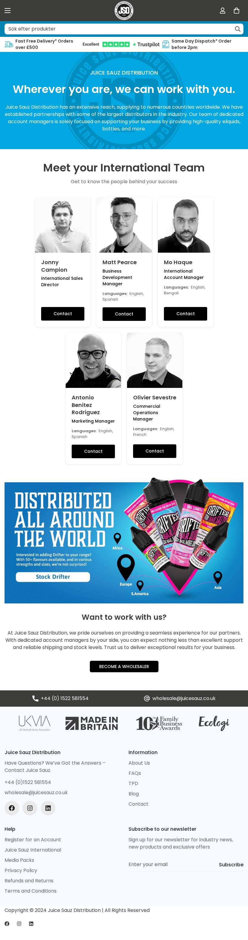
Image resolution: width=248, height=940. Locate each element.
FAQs (135, 773)
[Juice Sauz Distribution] (124, 10)
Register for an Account (33, 839)
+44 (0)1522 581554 (28, 782)
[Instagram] (30, 808)
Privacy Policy (21, 870)
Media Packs (19, 860)
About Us (139, 762)
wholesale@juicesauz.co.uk (184, 698)
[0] (236, 10)
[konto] (223, 10)
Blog (134, 793)
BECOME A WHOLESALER (124, 666)
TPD (133, 783)
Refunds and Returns (29, 880)
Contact (63, 314)
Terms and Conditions (31, 890)
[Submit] (237, 29)
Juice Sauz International (33, 849)
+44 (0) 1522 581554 (65, 698)
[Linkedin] (48, 808)
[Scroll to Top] (236, 907)
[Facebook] (12, 808)
